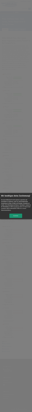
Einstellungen (16, 206)
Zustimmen (15, 215)
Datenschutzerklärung (6, 210)
